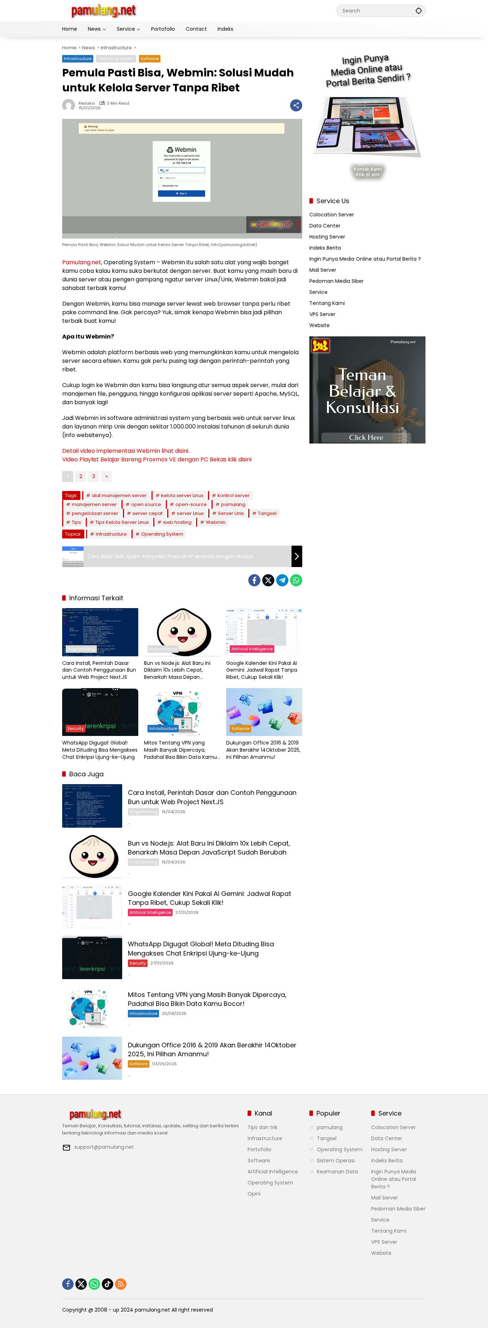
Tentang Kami (327, 303)
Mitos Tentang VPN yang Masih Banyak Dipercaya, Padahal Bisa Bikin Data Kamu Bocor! (180, 750)
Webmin (215, 522)
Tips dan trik (263, 1127)
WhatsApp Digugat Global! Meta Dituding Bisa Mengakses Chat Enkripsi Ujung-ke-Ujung (100, 750)
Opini (254, 1193)
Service (318, 292)
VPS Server (322, 314)
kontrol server (234, 495)
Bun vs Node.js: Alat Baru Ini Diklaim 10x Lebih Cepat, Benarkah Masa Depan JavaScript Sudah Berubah (177, 670)
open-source (191, 504)
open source (146, 504)
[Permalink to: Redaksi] (70, 105)
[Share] (296, 105)
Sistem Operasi (336, 1160)
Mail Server (322, 270)
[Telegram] (282, 580)
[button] (419, 10)
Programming (81, 649)
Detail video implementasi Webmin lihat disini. (125, 451)
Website (319, 325)
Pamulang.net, (82, 262)
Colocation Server (331, 214)
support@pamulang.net (104, 1147)
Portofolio (260, 1149)
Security (76, 728)
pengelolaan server (95, 513)
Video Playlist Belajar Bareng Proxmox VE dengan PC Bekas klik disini (157, 459)
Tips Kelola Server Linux (122, 522)
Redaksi (87, 103)
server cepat (148, 513)
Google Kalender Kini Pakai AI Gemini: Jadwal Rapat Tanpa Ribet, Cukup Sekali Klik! (261, 670)
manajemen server (94, 504)
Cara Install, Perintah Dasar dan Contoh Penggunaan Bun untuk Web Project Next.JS (99, 670)
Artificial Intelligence (252, 649)
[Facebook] (254, 580)
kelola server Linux (182, 495)
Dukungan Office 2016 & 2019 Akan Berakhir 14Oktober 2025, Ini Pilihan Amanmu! (263, 750)
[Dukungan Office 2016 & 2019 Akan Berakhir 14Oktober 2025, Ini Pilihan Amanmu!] (264, 712)
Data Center (324, 225)
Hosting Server (327, 236)
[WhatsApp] (296, 580)
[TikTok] (107, 1284)
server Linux (190, 513)
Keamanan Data (337, 1171)
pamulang (233, 504)
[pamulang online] (103, 10)
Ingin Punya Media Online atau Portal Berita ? (365, 258)
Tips (76, 522)
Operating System (116, 58)
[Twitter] (268, 580)
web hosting (177, 522)
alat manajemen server (119, 495)
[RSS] (120, 1284)
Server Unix (231, 513)
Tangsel (267, 513)
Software (150, 58)
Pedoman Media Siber (336, 281)
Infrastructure (77, 58)
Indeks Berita (325, 247)
